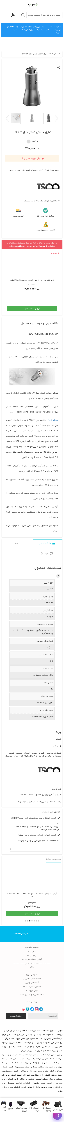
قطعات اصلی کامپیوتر (32, 978)
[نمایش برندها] (48, 196)
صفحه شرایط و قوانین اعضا (32, 994)
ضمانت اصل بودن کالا (46, 216)
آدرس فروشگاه (32, 990)
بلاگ (32, 967)
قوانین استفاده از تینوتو (32, 959)
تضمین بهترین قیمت (46, 230)
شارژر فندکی (49, 170)
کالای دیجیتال (36, 170)
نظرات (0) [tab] (45, 553)
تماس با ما (32, 951)
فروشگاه (52, 53)
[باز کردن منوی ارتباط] (57, 1115)
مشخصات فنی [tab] (45, 543)
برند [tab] (16, 543)
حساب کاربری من (32, 963)
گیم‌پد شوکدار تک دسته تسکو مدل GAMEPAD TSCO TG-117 (32, 895)
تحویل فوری (18, 216)
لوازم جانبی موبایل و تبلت (19, 170)
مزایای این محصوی (51, 812)
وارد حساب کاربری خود (32, 801)
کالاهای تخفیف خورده (32, 986)
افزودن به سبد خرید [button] (32, 308)
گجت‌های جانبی (32, 982)
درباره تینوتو (32, 955)
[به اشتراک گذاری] (59, 67)
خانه (59, 53)
